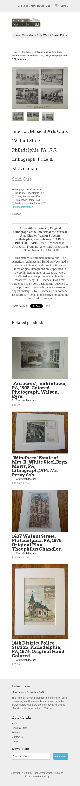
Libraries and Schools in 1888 (28, 692)
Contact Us (17, 737)
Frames (16, 732)
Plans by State (19, 728)
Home (15, 723)
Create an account (39, 5)
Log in (21, 5)
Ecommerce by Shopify (37, 776)
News (15, 741)
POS (56, 773)
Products (26, 52)
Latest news (21, 686)
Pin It (47, 306)
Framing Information (22, 207)
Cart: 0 (64, 5)
